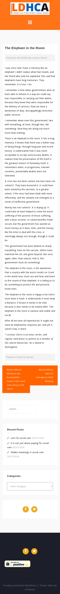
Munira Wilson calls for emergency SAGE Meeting (44, 375)
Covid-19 (20, 357)
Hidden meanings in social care (27, 452)
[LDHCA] (29, 8)
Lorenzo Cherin (39, 57)
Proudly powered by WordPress (20, 585)
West (51, 585)
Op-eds (29, 357)
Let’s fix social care (21, 438)
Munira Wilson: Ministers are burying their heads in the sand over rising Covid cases (16, 379)
